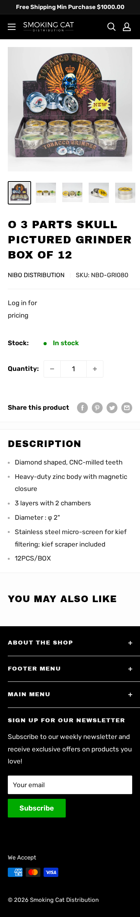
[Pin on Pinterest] (97, 408)
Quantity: (23, 368)
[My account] (127, 27)
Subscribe (36, 808)
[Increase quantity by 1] (95, 369)
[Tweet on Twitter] (112, 408)
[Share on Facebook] (82, 408)
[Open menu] (12, 27)
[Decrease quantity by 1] (52, 369)
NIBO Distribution (36, 275)
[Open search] (111, 27)
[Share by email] (126, 408)
